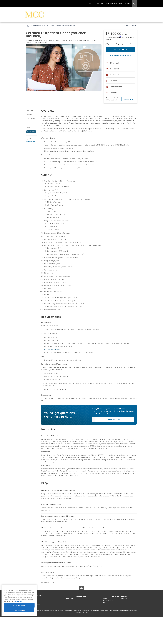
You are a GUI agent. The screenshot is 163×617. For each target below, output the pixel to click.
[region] (19, 600)
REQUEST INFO (128, 99)
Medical (46, 25)
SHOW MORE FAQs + (48, 583)
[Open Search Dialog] (134, 3)
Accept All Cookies (19, 605)
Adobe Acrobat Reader (52, 349)
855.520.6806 (30, 141)
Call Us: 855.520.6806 (128, 26)
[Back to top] (81, 595)
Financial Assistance (108, 600)
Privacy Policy (84, 612)
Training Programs (36, 25)
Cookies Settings (19, 610)
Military (105, 598)
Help (104, 602)
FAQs (28, 127)
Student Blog (123, 598)
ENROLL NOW (120, 49)
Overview (30, 110)
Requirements (31, 119)
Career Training (69, 598)
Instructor (30, 123)
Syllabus (29, 114)
